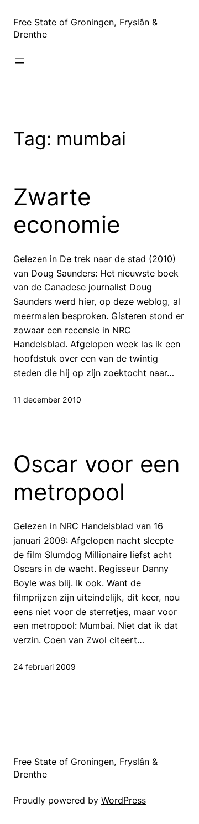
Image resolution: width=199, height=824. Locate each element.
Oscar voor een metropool (96, 477)
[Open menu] (20, 60)
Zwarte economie (66, 210)
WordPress (123, 800)
